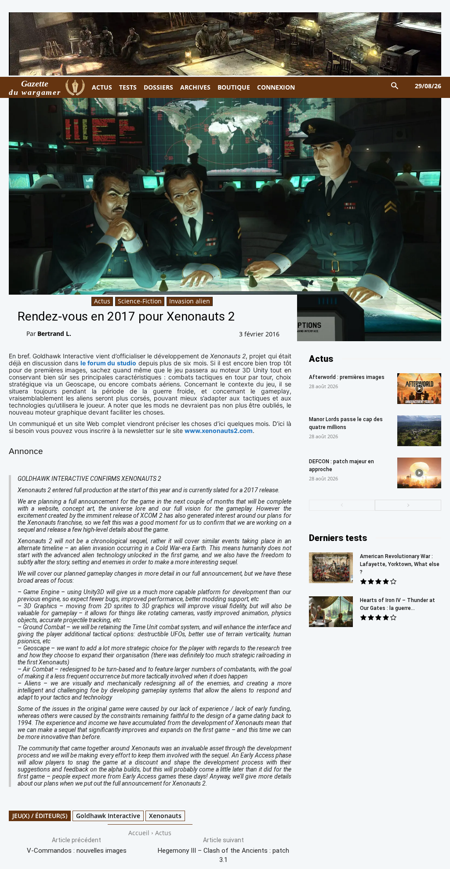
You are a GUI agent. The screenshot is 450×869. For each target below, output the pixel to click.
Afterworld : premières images (347, 377)
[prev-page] (342, 505)
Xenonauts (165, 815)
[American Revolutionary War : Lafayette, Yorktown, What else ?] (331, 567)
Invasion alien (189, 301)
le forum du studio (108, 363)
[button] (394, 86)
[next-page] (408, 505)
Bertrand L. (54, 333)
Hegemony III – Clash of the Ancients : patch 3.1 (223, 855)
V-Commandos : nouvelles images (77, 851)
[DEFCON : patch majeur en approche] (419, 473)
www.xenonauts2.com (219, 430)
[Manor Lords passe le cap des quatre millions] (419, 430)
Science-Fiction (140, 301)
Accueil (138, 833)
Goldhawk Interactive (108, 815)
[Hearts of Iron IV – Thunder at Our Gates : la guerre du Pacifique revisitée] (331, 611)
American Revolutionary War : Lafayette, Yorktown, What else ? (399, 564)
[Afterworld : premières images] (419, 388)
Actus (102, 301)
